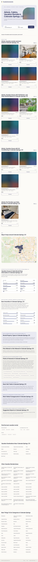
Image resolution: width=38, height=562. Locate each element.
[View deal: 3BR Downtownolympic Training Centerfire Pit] (10, 158)
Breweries (15, 521)
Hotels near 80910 (4, 489)
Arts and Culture (3, 542)
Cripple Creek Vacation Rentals (18, 446)
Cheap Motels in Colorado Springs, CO (6, 481)
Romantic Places (28, 521)
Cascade (27, 451)
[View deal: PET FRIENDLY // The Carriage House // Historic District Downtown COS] (28, 51)
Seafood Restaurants (29, 533)
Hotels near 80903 (29, 491)
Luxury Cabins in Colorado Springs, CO (6, 471)
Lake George (28, 449)
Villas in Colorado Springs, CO (30, 480)
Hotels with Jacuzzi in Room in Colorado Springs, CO (6, 474)
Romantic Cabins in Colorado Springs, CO (30, 468)
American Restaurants (29, 528)
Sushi (2, 535)
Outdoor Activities (28, 547)
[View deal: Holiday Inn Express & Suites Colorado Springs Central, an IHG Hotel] (28, 73)
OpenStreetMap (33, 261)
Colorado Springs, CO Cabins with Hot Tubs (6, 468)
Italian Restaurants (4, 528)
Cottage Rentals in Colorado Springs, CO (18, 478)
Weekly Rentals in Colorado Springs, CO (30, 474)
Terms (27, 560)
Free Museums (28, 549)
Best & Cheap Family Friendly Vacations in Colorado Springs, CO (31, 500)
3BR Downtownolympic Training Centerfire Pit (8, 167)
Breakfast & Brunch (16, 519)
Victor (27, 446)
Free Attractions (28, 540)
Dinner (27, 542)
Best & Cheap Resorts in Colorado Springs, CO (6, 500)
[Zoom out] (35, 239)
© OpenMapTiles (26, 261)
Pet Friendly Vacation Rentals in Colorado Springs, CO (30, 471)
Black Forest (3, 456)
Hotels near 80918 (4, 491)
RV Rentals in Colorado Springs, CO (6, 484)
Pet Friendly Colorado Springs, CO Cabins (19, 468)
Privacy (24, 560)
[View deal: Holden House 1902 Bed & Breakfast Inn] (28, 158)
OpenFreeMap (22, 261)
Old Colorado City (4, 451)
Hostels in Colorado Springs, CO (18, 496)
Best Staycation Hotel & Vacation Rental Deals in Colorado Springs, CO (19, 500)
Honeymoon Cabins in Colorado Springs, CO (18, 471)
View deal (9, 64)
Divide (2, 449)
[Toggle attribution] (35, 261)
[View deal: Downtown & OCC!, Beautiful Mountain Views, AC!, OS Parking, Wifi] (10, 105)
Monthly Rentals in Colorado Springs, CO (18, 481)
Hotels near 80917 (16, 491)
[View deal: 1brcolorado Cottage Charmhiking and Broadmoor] (10, 181)
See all (35, 42)
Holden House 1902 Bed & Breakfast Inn (25, 167)
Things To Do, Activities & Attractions (17, 516)
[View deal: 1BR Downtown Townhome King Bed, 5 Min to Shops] (10, 212)
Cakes (15, 535)
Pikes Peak (15, 451)
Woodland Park (28, 453)
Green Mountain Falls (4, 453)
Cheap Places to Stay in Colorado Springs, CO (31, 478)
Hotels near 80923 (16, 483)
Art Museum (15, 549)
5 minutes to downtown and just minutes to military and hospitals (11, 82)
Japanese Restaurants (17, 528)
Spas (2, 533)
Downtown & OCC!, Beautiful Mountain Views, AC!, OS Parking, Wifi (11, 113)
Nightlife (27, 526)
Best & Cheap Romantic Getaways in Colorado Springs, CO (6, 504)
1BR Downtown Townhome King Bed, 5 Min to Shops (9, 220)
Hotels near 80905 (29, 483)
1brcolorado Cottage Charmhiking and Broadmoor (8, 189)
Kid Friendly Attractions (17, 526)
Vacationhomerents (8, 1)
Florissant (15, 449)
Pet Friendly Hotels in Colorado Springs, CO (18, 474)
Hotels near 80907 (16, 489)
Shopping (2, 526)
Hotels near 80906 (4, 496)
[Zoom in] (35, 238)
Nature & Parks (3, 547)
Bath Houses (15, 542)
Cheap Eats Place (4, 519)
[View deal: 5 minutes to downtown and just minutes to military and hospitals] (10, 73)
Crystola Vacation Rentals (5, 446)
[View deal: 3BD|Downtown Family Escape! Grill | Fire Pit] (10, 51)
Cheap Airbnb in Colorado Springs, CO (19, 504)
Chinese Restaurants (17, 533)
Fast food (2, 540)
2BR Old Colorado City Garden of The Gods (26, 113)
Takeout (27, 535)
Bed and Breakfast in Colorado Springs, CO (6, 478)
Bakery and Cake (28, 519)
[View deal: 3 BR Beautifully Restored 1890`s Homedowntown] (10, 127)
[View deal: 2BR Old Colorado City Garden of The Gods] (28, 105)
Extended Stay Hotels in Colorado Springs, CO (31, 497)
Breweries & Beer (4, 521)
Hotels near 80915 (28, 489)
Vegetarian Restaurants (17, 540)
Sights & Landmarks (17, 547)
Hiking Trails (3, 549)
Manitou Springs (16, 453)
